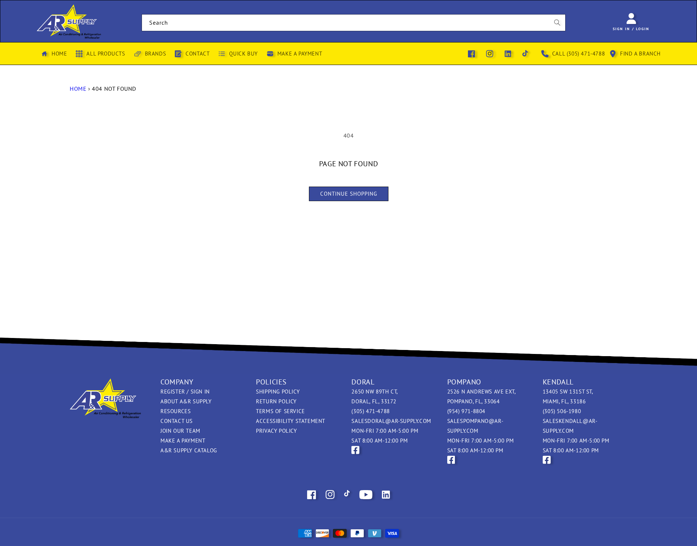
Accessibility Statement (290, 420)
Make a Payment (182, 440)
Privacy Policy (276, 430)
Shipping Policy (277, 391)
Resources (175, 411)
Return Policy (276, 401)
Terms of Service (280, 411)
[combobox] (354, 23)
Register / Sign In (185, 391)
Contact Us (176, 420)
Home (78, 88)
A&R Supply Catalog (188, 450)
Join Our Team (180, 430)
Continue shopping (348, 193)
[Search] (557, 22)
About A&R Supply (186, 401)
